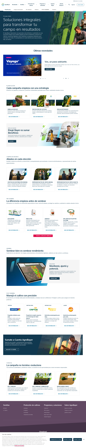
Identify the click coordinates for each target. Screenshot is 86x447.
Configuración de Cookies (56, 439)
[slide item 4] (45, 78)
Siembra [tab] (36, 9)
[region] (43, 439)
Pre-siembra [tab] (29, 9)
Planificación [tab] (8, 9)
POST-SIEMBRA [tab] (45, 9)
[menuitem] (15, 4)
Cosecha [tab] (54, 9)
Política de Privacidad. (19, 445)
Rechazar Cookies (67, 439)
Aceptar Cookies (77, 439)
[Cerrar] (83, 439)
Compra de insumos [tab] (18, 9)
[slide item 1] (40, 78)
